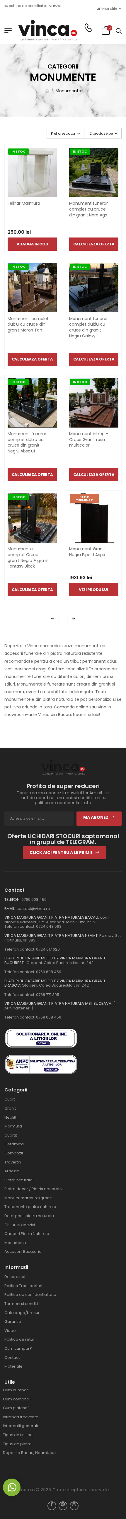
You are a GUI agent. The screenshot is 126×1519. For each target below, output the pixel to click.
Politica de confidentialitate (30, 1294)
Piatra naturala (18, 1180)
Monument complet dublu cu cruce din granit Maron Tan (28, 324)
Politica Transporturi (23, 1286)
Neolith (11, 1117)
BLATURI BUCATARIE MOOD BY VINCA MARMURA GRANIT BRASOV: (54, 983)
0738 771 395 (47, 994)
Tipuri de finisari (18, 1435)
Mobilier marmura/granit (28, 1198)
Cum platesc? (16, 1408)
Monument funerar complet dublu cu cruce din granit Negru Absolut (27, 442)
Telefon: (12, 899)
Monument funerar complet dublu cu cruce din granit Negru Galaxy (88, 327)
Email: (10, 908)
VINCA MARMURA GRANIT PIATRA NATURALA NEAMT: (51, 935)
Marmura (13, 1126)
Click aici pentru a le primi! (61, 852)
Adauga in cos (32, 244)
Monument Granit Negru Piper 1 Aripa (87, 552)
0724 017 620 (48, 949)
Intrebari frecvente (20, 1417)
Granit (10, 1108)
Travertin (12, 1162)
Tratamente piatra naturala (30, 1206)
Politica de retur (19, 1339)
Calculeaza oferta (93, 244)
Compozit (13, 1153)
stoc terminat (84, 499)
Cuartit (10, 1135)
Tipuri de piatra (17, 1444)
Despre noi (14, 1276)
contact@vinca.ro (33, 908)
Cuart (9, 1099)
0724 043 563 (49, 926)
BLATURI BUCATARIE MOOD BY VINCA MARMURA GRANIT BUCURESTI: (54, 960)
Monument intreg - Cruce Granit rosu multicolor (88, 439)
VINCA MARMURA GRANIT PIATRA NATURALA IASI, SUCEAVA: (58, 1003)
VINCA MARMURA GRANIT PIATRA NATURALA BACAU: (51, 917)
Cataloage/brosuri (22, 1312)
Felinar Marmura (24, 203)
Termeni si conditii (21, 1303)
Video (10, 1330)
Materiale (13, 1366)
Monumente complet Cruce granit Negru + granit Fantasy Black (28, 557)
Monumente (68, 91)
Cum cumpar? (18, 1348)
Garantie (12, 1321)
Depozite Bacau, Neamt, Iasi (29, 1452)
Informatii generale (21, 1426)
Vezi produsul (94, 589)
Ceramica (14, 1144)
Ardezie (11, 1171)
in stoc (18, 151)
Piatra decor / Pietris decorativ (33, 1189)
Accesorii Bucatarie (23, 1251)
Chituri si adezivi (19, 1225)
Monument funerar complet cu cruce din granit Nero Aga (88, 209)
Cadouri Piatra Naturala (26, 1233)
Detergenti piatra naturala (29, 1216)
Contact (12, 1357)
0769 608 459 (34, 899)
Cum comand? (17, 1399)
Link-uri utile (107, 8)
